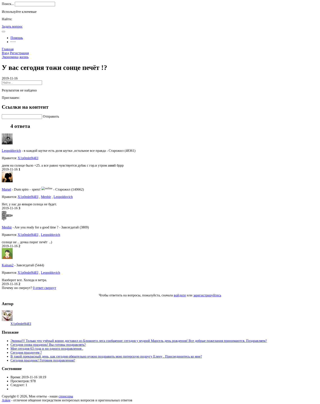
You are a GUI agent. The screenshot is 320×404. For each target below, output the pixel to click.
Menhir (46, 197)
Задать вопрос (12, 26)
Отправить (51, 116)
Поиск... (8, 4)
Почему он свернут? (17, 288)
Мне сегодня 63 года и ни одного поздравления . (46, 348)
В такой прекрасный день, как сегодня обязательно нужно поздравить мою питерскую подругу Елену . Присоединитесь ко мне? (106, 356)
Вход (5, 53)
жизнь (24, 57)
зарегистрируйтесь (207, 295)
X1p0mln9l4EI (28, 158)
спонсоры (66, 396)
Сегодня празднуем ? (26, 352)
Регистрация (19, 53)
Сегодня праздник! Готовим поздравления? (42, 360)
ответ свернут (44, 288)
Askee (6, 400)
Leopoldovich (11, 150)
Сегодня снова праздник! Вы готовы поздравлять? (48, 345)
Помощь (16, 38)
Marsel (6, 189)
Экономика (10, 57)
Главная (7, 49)
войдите (180, 295)
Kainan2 (7, 265)
